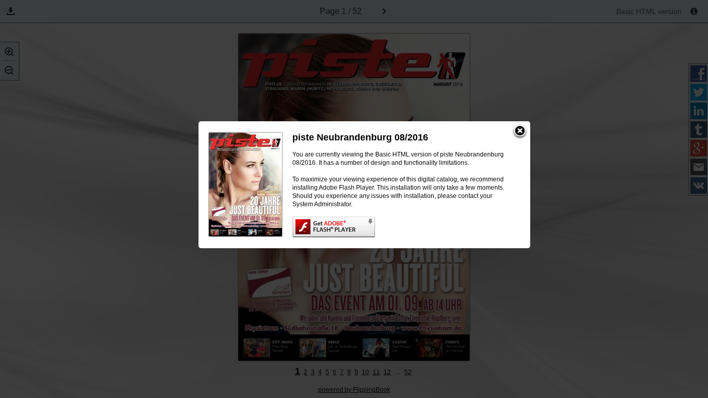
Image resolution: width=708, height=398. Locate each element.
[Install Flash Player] (400, 227)
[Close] (520, 131)
